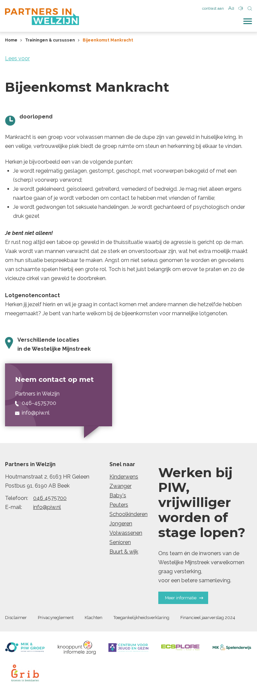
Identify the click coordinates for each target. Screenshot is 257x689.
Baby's (117, 495)
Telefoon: (16, 498)
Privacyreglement (56, 617)
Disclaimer (16, 617)
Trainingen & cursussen (50, 40)
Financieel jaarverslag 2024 (207, 617)
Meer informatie (180, 597)
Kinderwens (123, 476)
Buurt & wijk (123, 551)
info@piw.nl (47, 507)
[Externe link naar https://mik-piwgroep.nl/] (25, 647)
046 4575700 (50, 498)
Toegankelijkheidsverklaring (141, 617)
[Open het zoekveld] (250, 8)
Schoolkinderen (128, 514)
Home (11, 40)
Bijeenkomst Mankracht (108, 40)
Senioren (120, 542)
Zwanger (120, 486)
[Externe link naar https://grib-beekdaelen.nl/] (25, 673)
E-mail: (13, 507)
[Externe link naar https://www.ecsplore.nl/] (180, 647)
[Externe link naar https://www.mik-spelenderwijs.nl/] (232, 647)
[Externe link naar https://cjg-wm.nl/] (128, 647)
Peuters (118, 505)
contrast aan (213, 8)
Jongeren (120, 523)
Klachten (93, 617)
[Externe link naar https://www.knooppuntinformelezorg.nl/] (77, 647)
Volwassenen (125, 533)
